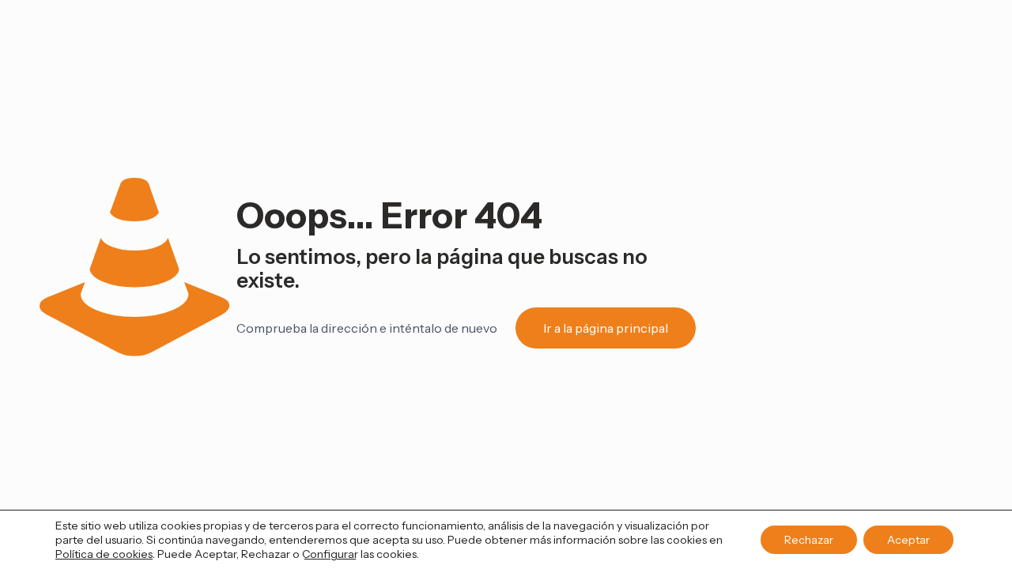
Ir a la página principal (605, 328)
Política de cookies (104, 554)
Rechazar (808, 540)
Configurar (330, 554)
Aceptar (908, 540)
